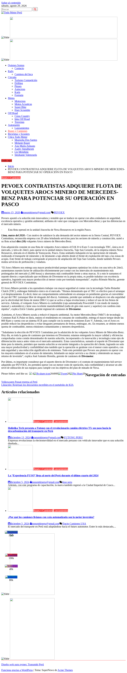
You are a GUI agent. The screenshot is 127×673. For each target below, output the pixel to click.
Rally (11, 71)
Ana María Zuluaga (25, 146)
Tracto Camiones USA (74, 523)
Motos (11, 98)
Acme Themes (65, 670)
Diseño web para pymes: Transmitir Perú (22, 664)
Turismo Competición (26, 80)
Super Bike (20, 107)
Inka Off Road (22, 119)
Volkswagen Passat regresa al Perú (19, 381)
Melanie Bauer (22, 143)
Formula (19, 95)
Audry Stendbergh (24, 149)
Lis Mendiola (21, 151)
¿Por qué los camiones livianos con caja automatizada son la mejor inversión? (51, 517)
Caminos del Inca (24, 74)
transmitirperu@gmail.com (36, 212)
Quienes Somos (16, 65)
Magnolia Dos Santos (26, 140)
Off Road (13, 113)
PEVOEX (59, 212)
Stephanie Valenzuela (26, 154)
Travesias (19, 122)
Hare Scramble (22, 110)
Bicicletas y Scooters (19, 134)
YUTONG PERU (73, 437)
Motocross (20, 101)
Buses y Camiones (17, 131)
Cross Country (22, 116)
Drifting (19, 83)
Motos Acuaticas (23, 104)
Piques (18, 86)
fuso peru (67, 482)
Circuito (12, 77)
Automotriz (14, 125)
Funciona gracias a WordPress (17, 670)
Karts (17, 92)
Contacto (19, 68)
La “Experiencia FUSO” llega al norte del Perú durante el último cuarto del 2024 (53, 475)
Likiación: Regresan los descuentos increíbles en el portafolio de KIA (37, 384)
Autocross (20, 89)
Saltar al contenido (11, 2)
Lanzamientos (22, 128)
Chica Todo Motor (17, 137)
